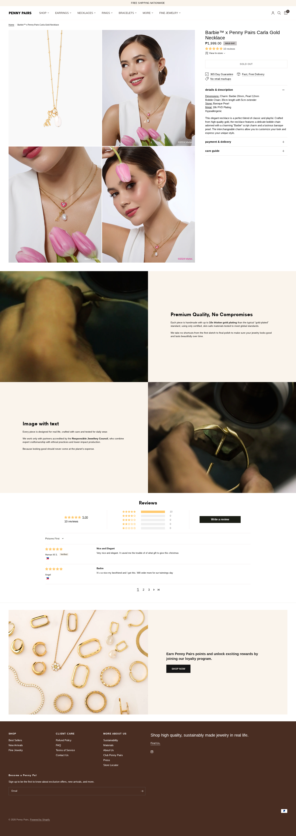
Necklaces (85, 12)
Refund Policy (63, 740)
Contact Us (62, 755)
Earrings (62, 12)
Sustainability (110, 740)
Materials (108, 745)
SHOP (42, 12)
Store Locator (110, 765)
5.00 (85, 517)
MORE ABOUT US (115, 733)
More (147, 12)
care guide (212, 150)
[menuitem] (44, 13)
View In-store (216, 53)
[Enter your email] (142, 791)
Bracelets (126, 12)
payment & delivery (218, 141)
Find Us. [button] (155, 743)
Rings (106, 12)
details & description (219, 89)
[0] (284, 13)
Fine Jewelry (168, 12)
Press (106, 760)
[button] (214, 48)
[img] (54, 549)
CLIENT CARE (65, 733)
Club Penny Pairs (113, 755)
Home (11, 25)
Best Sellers (15, 740)
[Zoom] (94, 37)
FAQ (58, 745)
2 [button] (143, 589)
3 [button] (149, 589)
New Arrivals (16, 745)
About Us (108, 750)
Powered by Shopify (40, 819)
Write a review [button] (220, 519)
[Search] (279, 13)
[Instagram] (154, 752)
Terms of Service (65, 750)
